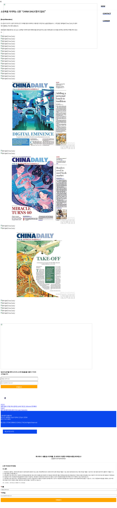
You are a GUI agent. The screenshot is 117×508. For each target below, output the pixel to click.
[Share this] (5, 398)
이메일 (3, 493)
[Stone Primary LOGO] (50, 48)
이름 (2, 486)
